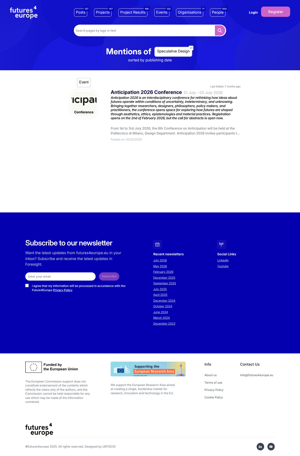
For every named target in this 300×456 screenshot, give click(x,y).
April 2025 (160, 295)
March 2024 (161, 317)
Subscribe (109, 276)
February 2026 (163, 272)
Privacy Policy (62, 290)
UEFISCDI (109, 446)
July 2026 (160, 260)
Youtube (223, 266)
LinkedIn (223, 260)
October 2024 (162, 306)
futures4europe (38, 446)
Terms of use (213, 382)
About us (211, 375)
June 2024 (160, 312)
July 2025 (160, 289)
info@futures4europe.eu (256, 375)
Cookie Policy (214, 397)
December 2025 (164, 277)
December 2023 (164, 323)
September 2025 (164, 283)
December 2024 (164, 300)
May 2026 (160, 266)
